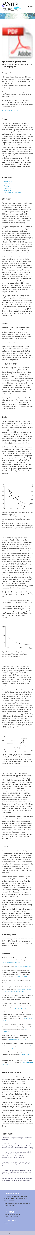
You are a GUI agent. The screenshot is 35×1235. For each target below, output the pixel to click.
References (7, 190)
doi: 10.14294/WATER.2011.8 (11, 111)
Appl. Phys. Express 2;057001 (22, 1008)
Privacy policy (8, 1223)
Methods (7, 184)
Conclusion (7, 188)
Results (6, 186)
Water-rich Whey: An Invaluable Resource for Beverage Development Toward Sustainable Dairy (17, 1180)
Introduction (8, 182)
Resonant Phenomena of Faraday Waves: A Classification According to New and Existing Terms (16, 1164)
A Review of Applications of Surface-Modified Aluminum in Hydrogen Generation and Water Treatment (17, 1172)
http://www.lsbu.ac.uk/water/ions (11, 962)
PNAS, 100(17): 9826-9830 (22, 977)
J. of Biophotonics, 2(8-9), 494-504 (17, 1039)
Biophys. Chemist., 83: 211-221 (23, 966)
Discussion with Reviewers (13, 193)
